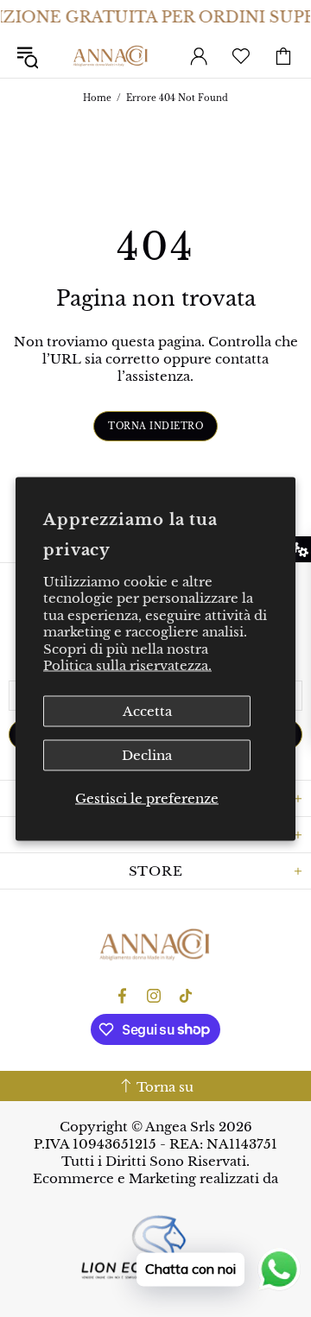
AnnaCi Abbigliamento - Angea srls (111, 56)
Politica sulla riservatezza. (127, 665)
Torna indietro (155, 426)
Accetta (147, 710)
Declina (147, 754)
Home (97, 98)
